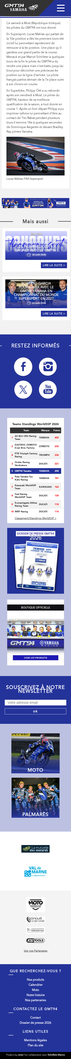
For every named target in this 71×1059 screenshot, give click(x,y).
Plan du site (35, 1045)
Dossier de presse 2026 (35, 1023)
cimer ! (21, 1054)
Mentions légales (35, 1040)
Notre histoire (36, 995)
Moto (35, 990)
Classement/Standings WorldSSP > (35, 518)
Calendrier (36, 985)
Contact (35, 1018)
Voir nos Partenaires (35, 950)
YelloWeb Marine (56, 1054)
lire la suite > (54, 265)
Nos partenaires (35, 1000)
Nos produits (35, 980)
